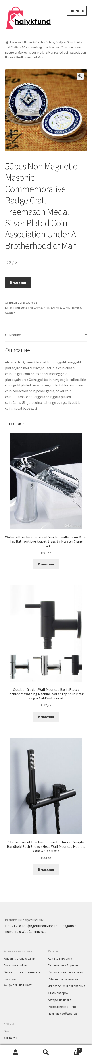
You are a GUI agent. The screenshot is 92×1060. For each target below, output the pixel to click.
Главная (15, 42)
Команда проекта (60, 958)
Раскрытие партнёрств (63, 1007)
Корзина (70, 1048)
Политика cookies (15, 965)
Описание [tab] (13, 334)
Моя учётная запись (15, 1052)
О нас (7, 1031)
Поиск (46, 1052)
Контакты (10, 1038)
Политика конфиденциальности (31, 925)
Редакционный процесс (64, 965)
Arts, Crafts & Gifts (60, 42)
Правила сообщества (62, 1014)
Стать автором (58, 993)
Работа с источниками (63, 979)
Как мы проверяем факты (65, 972)
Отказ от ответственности (22, 972)
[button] (80, 76)
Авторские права (59, 1000)
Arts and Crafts (31, 308)
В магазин (18, 282)
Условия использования (20, 958)
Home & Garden (34, 42)
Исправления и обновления (66, 986)
